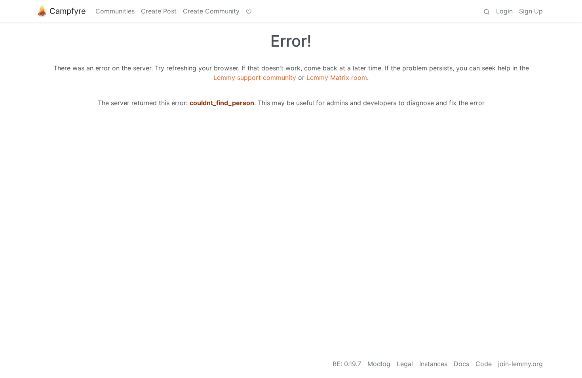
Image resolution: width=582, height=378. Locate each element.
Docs (461, 364)
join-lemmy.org (520, 364)
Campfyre (67, 11)
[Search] (486, 11)
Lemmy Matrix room (336, 77)
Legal (405, 364)
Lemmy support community (254, 77)
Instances (433, 364)
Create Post (159, 11)
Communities (115, 11)
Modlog (378, 364)
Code (483, 364)
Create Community (211, 11)
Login (504, 11)
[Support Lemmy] (249, 11)
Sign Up (531, 11)
